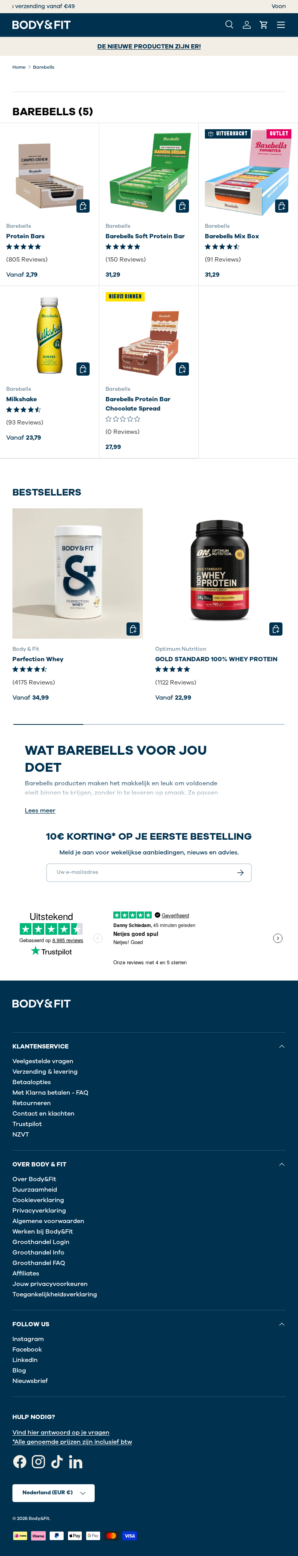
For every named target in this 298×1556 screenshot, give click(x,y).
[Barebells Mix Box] (248, 172)
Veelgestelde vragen (42, 1061)
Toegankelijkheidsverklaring (54, 1294)
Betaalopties (31, 1082)
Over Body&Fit (34, 1179)
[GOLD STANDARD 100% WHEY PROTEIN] (220, 573)
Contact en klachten (43, 1113)
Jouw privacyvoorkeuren (50, 1284)
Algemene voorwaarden (48, 1221)
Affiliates (25, 1273)
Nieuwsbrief (30, 1381)
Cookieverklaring (38, 1200)
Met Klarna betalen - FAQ (50, 1092)
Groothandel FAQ (38, 1263)
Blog (19, 1370)
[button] (263, 24)
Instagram (28, 1339)
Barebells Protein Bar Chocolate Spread (138, 404)
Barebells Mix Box (232, 236)
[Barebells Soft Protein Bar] (149, 172)
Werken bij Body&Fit (42, 1231)
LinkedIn (25, 1360)
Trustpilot (27, 1124)
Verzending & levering (45, 1071)
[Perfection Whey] (77, 573)
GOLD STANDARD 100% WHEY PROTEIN (216, 659)
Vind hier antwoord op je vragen (60, 1432)
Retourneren (31, 1103)
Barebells (43, 67)
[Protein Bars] (49, 172)
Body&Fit (39, 1518)
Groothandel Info (38, 1252)
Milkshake (21, 399)
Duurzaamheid (34, 1189)
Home (19, 67)
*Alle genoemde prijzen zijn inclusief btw (72, 1442)
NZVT (20, 1134)
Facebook (27, 1349)
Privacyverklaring (39, 1210)
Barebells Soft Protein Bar (145, 236)
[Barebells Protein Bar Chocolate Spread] (149, 335)
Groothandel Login (40, 1242)
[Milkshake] (49, 335)
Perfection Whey (38, 659)
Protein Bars (25, 236)
